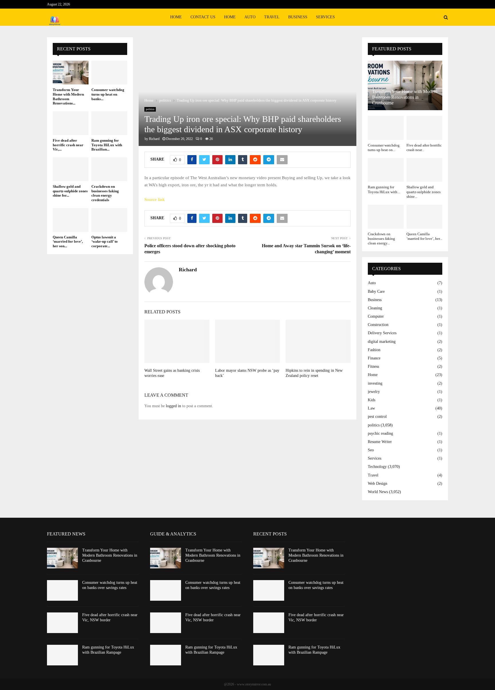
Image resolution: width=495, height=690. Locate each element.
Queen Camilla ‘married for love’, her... (424, 236)
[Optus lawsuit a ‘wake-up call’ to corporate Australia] (109, 220)
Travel (272, 17)
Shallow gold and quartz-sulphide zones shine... (423, 192)
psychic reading (380, 433)
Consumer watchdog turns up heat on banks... (107, 94)
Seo (371, 450)
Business (297, 17)
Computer (376, 316)
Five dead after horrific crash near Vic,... (68, 144)
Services (325, 17)
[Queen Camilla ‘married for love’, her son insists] (71, 220)
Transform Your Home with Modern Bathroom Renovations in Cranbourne (404, 97)
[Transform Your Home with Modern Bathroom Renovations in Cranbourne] (71, 72)
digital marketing (382, 341)
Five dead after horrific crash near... (424, 147)
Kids (371, 400)
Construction (378, 325)
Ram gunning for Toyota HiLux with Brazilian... (106, 144)
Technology (377, 466)
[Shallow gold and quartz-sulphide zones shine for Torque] (71, 169)
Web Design (377, 483)
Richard (154, 139)
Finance (374, 358)
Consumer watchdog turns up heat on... (384, 147)
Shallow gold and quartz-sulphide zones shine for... (70, 190)
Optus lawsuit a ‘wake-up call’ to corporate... (104, 241)
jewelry (374, 392)
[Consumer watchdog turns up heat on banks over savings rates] (109, 72)
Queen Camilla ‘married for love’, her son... (68, 241)
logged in (173, 406)
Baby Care (376, 291)
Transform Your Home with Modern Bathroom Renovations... (68, 96)
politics (150, 109)
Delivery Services (382, 333)
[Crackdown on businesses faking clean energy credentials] (109, 169)
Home (176, 17)
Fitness (373, 366)
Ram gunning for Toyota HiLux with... (384, 189)
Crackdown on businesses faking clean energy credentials (105, 193)
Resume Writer (380, 442)
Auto (250, 17)
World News (378, 492)
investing (375, 383)
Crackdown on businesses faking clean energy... (381, 239)
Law (371, 408)
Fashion (374, 350)
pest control (377, 416)
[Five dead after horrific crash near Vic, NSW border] (71, 123)
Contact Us (202, 17)
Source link (154, 199)
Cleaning (375, 308)
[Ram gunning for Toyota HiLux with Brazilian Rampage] (109, 123)
